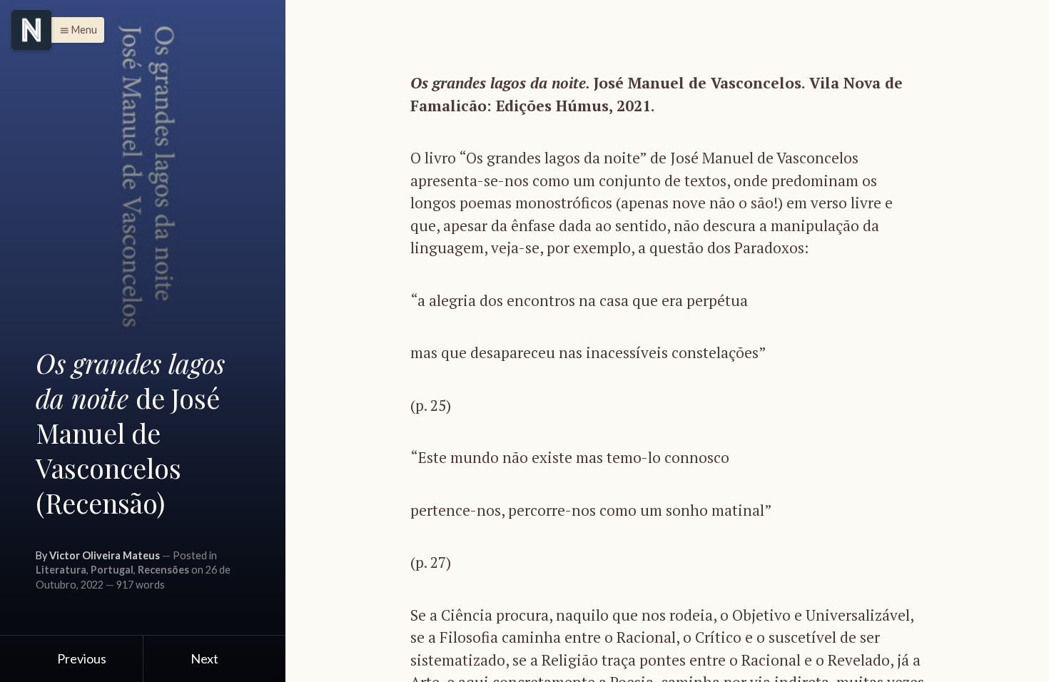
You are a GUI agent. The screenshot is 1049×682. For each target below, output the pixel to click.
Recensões (163, 570)
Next (206, 658)
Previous (80, 658)
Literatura (61, 570)
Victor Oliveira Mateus (104, 555)
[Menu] (31, 30)
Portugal (112, 570)
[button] (74, 30)
